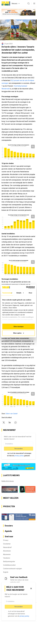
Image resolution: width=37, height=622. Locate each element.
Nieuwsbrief (7, 547)
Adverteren (7, 551)
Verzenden (18, 607)
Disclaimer (7, 544)
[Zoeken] (28, 3)
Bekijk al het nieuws (8, 481)
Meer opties (17, 333)
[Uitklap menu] (34, 3)
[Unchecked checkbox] (6, 611)
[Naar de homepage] (6, 3)
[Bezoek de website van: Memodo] (18, 466)
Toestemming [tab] (7, 293)
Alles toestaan (18, 326)
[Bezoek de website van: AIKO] (18, 12)
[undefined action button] (31, 601)
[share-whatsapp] (15, 422)
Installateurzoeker (9, 565)
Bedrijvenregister (9, 561)
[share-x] (4, 422)
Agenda (8, 531)
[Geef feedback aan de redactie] (6, 578)
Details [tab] (18, 293)
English (5, 572)
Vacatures (6, 558)
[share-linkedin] (9, 422)
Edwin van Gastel (11, 414)
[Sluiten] (31, 588)
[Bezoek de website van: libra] (18, 517)
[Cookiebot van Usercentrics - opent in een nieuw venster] (26, 287)
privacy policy (24, 616)
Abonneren (7, 554)
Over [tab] (30, 293)
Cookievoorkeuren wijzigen (12, 569)
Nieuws (14, 3)
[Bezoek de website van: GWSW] (10, 489)
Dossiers (9, 526)
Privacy (5, 540)
